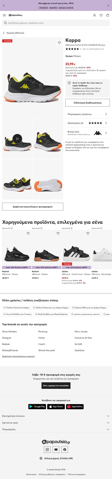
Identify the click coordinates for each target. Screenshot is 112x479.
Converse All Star (83, 337)
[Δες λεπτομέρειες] (106, 114)
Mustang (42, 331)
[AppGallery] (75, 406)
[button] (32, 77)
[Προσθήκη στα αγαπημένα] (59, 42)
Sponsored (6, 228)
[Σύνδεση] (94, 15)
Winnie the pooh (46, 350)
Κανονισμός (31, 474)
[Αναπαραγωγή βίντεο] (17, 138)
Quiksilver (80, 350)
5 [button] (84, 49)
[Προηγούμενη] (4, 5)
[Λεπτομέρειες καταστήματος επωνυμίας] (106, 133)
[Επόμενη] (108, 5)
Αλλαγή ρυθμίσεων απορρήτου (52, 474)
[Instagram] (47, 449)
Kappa (73, 40)
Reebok (6, 344)
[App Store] (56, 406)
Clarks (41, 337)
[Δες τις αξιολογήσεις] (106, 123)
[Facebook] (64, 449)
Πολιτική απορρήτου (77, 474)
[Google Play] (37, 406)
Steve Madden (9, 331)
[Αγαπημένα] (101, 15)
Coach (41, 344)
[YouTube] (56, 449)
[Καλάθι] (107, 15)
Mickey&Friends (10, 350)
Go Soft (78, 344)
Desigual (6, 337)
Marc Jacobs (81, 331)
